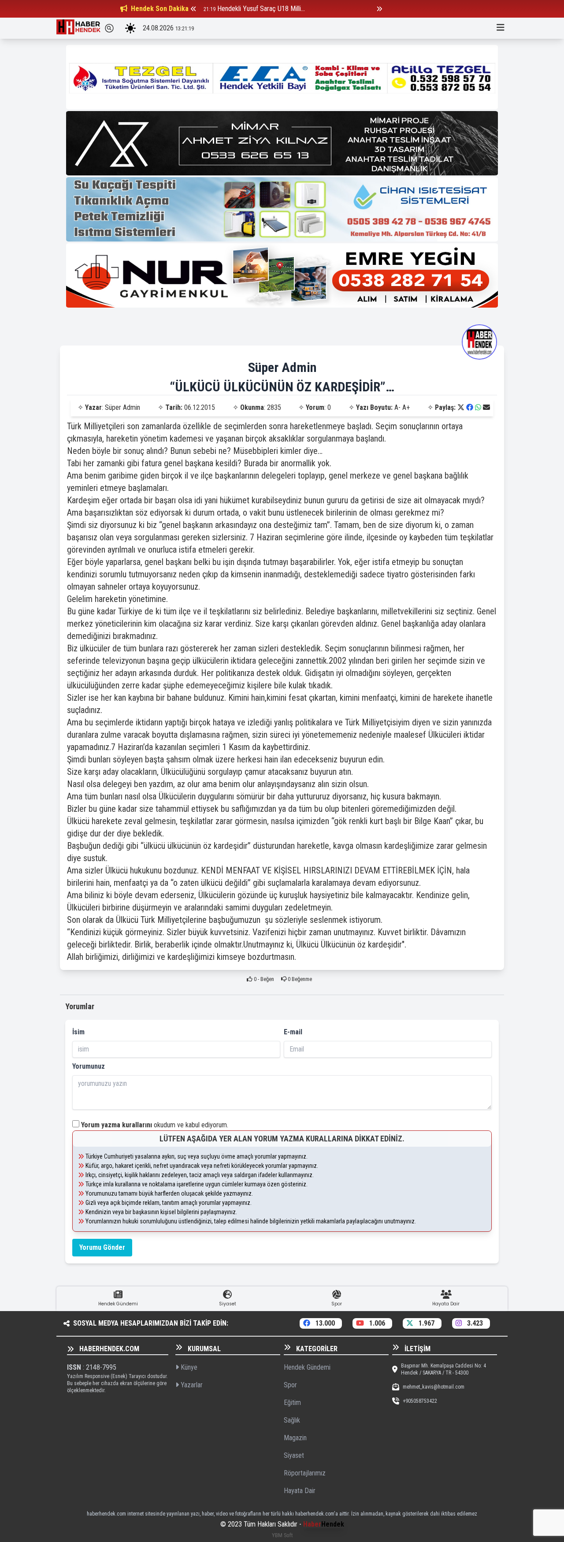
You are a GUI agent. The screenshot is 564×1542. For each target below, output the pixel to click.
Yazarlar (191, 1385)
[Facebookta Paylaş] (469, 407)
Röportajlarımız (305, 1473)
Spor (290, 1385)
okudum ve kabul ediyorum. (154, 1125)
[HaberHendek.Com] (78, 28)
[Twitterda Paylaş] (460, 407)
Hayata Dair (299, 1490)
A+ (406, 407)
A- (397, 407)
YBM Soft (282, 1535)
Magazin (295, 1438)
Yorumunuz (88, 1066)
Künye (188, 1367)
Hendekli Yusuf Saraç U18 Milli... (261, 8)
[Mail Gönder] (486, 407)
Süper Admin (282, 367)
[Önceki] (193, 9)
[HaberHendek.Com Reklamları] (282, 77)
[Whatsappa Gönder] (478, 407)
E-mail (293, 1032)
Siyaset (294, 1455)
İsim (78, 1032)
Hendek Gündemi (307, 1367)
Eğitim (292, 1402)
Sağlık (292, 1420)
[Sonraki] (379, 9)
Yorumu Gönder (102, 1247)
